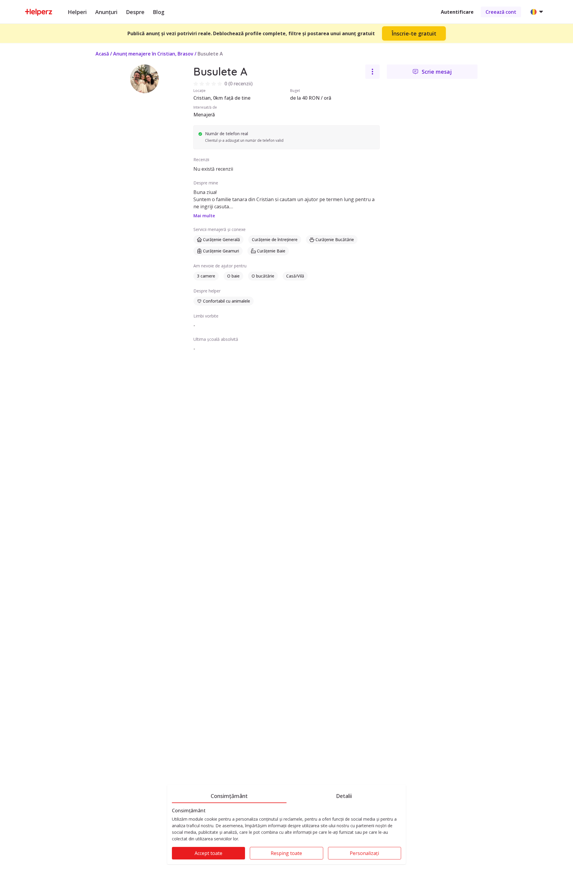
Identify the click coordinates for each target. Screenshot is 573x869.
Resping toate (286, 853)
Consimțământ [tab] (229, 795)
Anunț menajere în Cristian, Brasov (153, 53)
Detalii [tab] (344, 795)
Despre (135, 12)
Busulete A (210, 53)
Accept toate (208, 853)
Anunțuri (106, 12)
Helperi (77, 12)
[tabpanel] (286, 836)
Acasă (102, 53)
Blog (158, 12)
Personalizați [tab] (364, 853)
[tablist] (286, 795)
